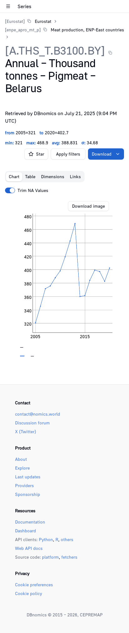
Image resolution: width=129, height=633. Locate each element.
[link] (28, 21)
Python (46, 539)
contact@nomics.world (37, 414)
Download (101, 154)
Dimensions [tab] (52, 176)
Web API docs (29, 548)
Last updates (27, 476)
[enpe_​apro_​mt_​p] (23, 29)
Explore (22, 468)
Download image (88, 206)
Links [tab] (75, 176)
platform (50, 557)
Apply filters (68, 154)
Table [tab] (30, 176)
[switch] (10, 190)
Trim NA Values (33, 190)
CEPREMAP (91, 614)
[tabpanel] (64, 279)
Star (40, 154)
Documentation (30, 521)
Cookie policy (28, 593)
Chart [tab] (14, 176)
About (21, 459)
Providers (24, 485)
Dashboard (25, 530)
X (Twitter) (25, 431)
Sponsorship (27, 494)
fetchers (69, 557)
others (67, 539)
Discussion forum (32, 422)
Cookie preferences (34, 584)
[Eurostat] (15, 21)
